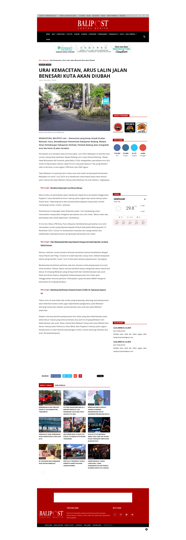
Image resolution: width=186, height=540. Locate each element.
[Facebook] (134, 15)
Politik (69, 34)
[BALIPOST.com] (93, 24)
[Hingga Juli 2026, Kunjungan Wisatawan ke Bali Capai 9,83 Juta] (50, 424)
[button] (144, 36)
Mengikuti (125, 145)
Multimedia (130, 34)
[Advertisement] (93, 7)
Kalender (95, 16)
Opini (48, 39)
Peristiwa (61, 34)
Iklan (89, 16)
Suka (117, 145)
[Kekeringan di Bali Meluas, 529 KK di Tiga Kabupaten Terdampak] (50, 397)
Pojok (103, 16)
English (122, 16)
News (48, 34)
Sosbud (84, 34)
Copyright (79, 525)
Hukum (76, 34)
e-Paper (82, 16)
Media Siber (48, 525)
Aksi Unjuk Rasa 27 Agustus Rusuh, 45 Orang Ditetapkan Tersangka (74, 436)
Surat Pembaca (112, 16)
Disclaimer (87, 525)
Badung (45, 60)
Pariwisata (113, 34)
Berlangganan (144, 145)
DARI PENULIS (60, 385)
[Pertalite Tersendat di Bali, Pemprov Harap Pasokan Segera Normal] (74, 451)
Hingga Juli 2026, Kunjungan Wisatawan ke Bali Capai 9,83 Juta (50, 436)
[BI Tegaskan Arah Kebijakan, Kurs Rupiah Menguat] (50, 451)
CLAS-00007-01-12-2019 (122, 328)
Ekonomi (92, 34)
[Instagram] (138, 15)
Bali (53, 34)
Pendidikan (102, 34)
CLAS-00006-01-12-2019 (122, 342)
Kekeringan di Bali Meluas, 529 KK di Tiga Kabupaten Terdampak (49, 409)
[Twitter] (141, 15)
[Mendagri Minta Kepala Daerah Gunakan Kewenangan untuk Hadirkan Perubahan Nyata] (99, 397)
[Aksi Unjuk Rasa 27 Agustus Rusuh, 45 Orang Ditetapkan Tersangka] (74, 424)
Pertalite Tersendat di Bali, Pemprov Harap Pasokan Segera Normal (74, 463)
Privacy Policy (69, 525)
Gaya (122, 34)
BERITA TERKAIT (46, 385)
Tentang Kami (96, 525)
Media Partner (58, 525)
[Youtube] (145, 15)
